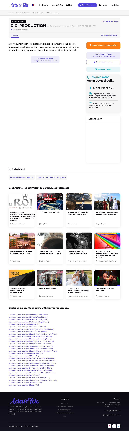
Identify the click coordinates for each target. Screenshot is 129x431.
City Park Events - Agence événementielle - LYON (21, 252)
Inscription (114, 5)
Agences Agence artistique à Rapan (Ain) (24, 385)
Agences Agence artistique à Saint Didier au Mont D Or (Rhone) (32, 373)
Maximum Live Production (50, 212)
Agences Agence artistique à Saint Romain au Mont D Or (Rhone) (32, 363)
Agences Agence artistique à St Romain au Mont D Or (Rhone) (31, 366)
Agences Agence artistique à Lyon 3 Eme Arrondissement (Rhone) (33, 361)
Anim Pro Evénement (48, 288)
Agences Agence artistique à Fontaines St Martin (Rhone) (30, 339)
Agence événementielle (64, 406)
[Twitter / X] (118, 426)
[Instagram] (109, 426)
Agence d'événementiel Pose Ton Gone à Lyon (78, 213)
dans (21, 177)
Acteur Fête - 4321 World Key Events (26, 426)
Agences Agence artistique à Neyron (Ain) (24, 324)
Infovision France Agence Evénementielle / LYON (107, 213)
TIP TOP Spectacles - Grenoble (105, 289)
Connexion (103, 5)
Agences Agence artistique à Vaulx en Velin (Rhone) (28, 332)
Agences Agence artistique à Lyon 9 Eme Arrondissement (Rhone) (33, 380)
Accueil (11, 13)
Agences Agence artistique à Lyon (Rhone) (24, 375)
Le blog (69, 5)
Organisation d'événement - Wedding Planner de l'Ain (78, 290)
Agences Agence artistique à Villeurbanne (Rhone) (27, 327)
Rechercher (43, 5)
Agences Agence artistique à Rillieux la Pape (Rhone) (28, 317)
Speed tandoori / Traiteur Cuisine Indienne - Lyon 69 (50, 252)
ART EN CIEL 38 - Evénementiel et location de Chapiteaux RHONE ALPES (107, 254)
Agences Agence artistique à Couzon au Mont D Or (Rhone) (31, 368)
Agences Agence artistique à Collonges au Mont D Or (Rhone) (31, 329)
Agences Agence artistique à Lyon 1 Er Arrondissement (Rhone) (32, 358)
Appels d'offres (57, 5)
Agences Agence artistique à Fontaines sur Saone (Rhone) (30, 336)
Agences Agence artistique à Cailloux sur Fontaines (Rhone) (31, 346)
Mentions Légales (64, 410)
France (18, 13)
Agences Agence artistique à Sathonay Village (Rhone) (29, 322)
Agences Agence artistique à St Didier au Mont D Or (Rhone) (31, 370)
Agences (27, 13)
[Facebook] (114, 426)
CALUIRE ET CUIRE (38, 13)
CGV (64, 416)
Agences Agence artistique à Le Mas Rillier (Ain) (26, 353)
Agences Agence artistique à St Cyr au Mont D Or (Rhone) (30, 344)
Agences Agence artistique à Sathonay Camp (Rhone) (28, 315)
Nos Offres (64, 403)
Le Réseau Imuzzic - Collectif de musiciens (77, 252)
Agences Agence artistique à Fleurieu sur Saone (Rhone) (29, 378)
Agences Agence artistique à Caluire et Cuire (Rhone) (28, 319)
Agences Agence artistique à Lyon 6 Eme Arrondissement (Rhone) (33, 334)
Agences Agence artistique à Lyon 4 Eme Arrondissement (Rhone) (33, 351)
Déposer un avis (104, 69)
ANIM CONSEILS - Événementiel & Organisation (17, 290)
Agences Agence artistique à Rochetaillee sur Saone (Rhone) (31, 349)
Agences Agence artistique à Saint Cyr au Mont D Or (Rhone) (31, 341)
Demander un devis (88, 5)
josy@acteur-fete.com (112, 415)
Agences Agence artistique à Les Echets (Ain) (25, 382)
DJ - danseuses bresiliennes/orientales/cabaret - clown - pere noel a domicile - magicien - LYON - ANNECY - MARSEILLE (24, 216)
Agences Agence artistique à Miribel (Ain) (24, 356)
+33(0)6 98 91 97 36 (113, 411)
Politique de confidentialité (64, 413)
